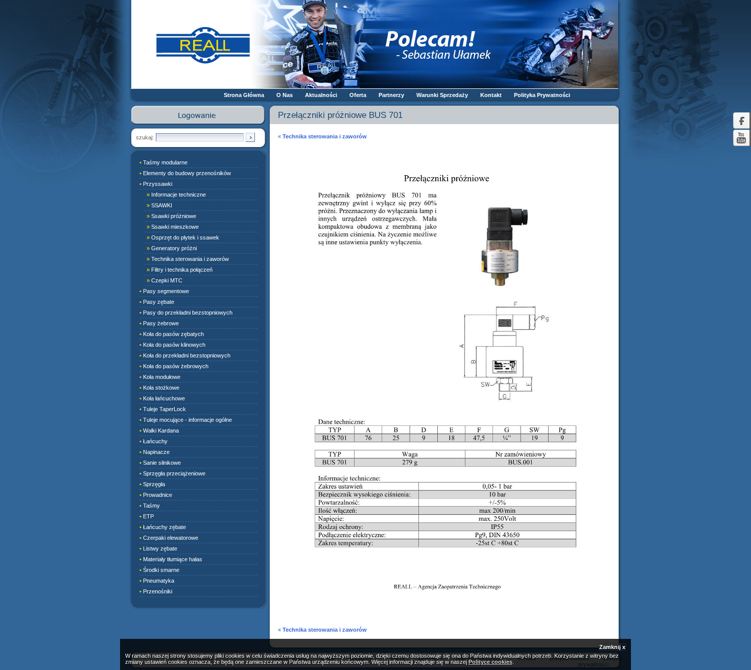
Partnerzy (391, 95)
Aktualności (321, 95)
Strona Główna (244, 95)
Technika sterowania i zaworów (325, 136)
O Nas (284, 95)
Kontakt (491, 95)
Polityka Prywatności (542, 95)
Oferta (357, 95)
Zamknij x (612, 647)
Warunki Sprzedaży (442, 95)
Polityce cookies (490, 662)
